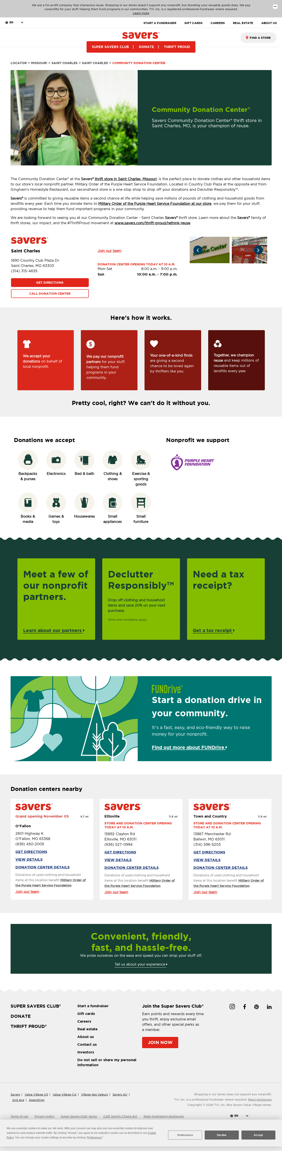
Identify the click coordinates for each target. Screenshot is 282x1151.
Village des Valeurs (94, 1094)
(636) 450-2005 (29, 844)
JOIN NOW (160, 1042)
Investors (85, 1052)
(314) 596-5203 (207, 844)
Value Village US (36, 1094)
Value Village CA (64, 1094)
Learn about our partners (53, 630)
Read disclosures (260, 1099)
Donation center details (42, 867)
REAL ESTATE (243, 23)
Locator (19, 63)
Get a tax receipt (213, 630)
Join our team (109, 251)
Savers (15, 1094)
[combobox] (258, 37)
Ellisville (112, 816)
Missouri (39, 63)
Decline (221, 1135)
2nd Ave (18, 1100)
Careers (84, 1021)
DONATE (146, 47)
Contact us (87, 1044)
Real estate (87, 1029)
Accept (258, 1135)
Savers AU (120, 1094)
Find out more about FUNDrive (189, 747)
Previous (197, 250)
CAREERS (218, 23)
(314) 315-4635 (24, 271)
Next (258, 250)
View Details (29, 859)
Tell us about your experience (140, 964)
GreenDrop (37, 1100)
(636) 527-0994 (118, 844)
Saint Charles (65, 63)
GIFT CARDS (193, 23)
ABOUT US (269, 23)
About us (85, 1037)
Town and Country (210, 816)
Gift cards (86, 1014)
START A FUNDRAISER (159, 23)
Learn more (141, 13)
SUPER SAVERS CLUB (110, 47)
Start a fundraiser (93, 1006)
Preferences (185, 1135)
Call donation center (49, 293)
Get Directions (49, 282)
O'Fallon (23, 826)
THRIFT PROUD (177, 47)
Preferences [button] (94, 1137)
